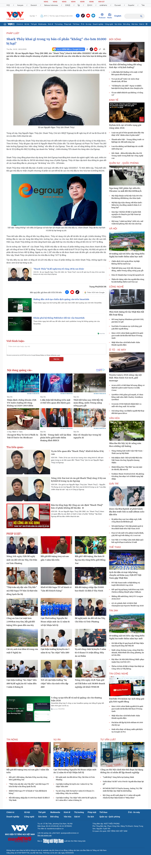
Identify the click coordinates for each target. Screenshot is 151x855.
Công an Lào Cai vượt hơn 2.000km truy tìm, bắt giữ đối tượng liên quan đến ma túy (20, 621)
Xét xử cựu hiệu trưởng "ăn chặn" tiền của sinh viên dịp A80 (54, 683)
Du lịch (91, 817)
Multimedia (42, 24)
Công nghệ (109, 24)
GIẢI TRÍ (113, 483)
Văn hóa (134, 24)
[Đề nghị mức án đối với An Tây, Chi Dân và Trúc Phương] (90, 607)
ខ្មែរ (79, 5)
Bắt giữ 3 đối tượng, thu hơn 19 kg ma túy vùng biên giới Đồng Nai (90, 559)
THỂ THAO (115, 547)
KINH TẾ (113, 100)
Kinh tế (50, 24)
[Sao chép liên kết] (100, 49)
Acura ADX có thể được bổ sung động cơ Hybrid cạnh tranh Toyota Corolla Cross (127, 387)
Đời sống (126, 24)
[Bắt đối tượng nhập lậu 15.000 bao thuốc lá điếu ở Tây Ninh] (90, 576)
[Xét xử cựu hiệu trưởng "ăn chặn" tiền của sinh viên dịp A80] (56, 669)
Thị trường (59, 24)
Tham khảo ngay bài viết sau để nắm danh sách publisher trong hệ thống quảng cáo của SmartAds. (66, 322)
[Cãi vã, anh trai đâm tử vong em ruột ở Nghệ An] (22, 638)
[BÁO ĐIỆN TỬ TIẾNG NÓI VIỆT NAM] (15, 16)
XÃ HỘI (113, 228)
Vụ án (57, 739)
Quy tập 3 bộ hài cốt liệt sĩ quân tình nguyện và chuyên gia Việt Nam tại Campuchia (126, 214)
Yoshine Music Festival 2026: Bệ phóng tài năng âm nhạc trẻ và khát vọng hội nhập (127, 476)
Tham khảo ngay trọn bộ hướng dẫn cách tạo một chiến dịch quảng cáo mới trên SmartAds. (67, 303)
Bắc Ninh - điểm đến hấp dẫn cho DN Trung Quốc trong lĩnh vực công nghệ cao (127, 155)
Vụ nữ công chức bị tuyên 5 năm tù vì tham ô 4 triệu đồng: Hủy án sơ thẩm (90, 652)
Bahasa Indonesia (51, 5)
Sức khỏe (118, 24)
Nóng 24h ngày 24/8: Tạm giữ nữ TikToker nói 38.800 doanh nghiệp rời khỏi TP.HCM (90, 683)
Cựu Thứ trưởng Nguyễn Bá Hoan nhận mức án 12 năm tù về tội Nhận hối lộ (55, 621)
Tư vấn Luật (108, 739)
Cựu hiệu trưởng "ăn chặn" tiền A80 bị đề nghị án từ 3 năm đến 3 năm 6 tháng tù (21, 683)
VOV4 (73, 2)
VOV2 (55, 2)
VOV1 (46, 2)
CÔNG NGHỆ (116, 286)
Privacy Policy (40, 355)
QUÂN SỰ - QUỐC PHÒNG (124, 163)
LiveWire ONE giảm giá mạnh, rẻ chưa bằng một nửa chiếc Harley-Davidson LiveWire (127, 397)
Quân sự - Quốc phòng (109, 817)
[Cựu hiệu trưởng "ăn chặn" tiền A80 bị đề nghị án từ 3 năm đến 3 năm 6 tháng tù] (22, 669)
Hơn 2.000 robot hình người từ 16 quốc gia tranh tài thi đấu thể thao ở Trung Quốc (127, 335)
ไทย (143, 5)
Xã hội (26, 24)
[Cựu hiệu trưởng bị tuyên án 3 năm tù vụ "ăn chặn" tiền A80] (56, 638)
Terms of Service (52, 355)
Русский (118, 5)
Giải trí (141, 24)
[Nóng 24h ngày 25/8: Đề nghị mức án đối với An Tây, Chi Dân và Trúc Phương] (22, 545)
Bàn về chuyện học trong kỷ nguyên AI (127, 275)
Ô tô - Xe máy (86, 24)
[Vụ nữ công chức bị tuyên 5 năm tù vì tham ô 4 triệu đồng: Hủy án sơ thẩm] (90, 638)
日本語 (67, 5)
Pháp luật (67, 24)
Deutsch (34, 5)
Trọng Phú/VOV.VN (97, 287)
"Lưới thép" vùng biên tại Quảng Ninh (118, 777)
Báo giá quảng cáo (45, 835)
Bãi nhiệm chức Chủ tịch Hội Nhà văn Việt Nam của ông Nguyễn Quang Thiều (126, 460)
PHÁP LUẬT (12, 33)
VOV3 (64, 2)
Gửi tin (56, 359)
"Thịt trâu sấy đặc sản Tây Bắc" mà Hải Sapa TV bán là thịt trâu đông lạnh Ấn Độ (21, 590)
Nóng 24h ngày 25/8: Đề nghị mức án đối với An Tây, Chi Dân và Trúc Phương (21, 559)
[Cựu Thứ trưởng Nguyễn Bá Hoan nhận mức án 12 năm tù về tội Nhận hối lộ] (56, 607)
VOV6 (91, 2)
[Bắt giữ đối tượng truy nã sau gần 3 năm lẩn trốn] (56, 545)
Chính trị (20, 24)
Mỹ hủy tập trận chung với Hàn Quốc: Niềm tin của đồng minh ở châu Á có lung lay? (126, 205)
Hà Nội (32, 16)
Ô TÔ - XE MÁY (117, 349)
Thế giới (34, 24)
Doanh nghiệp (98, 24)
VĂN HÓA (114, 418)
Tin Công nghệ (118, 673)
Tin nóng (12, 739)
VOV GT (101, 2)
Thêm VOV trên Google (96, 292)
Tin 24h (113, 610)
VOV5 (82, 2)
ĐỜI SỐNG (115, 39)
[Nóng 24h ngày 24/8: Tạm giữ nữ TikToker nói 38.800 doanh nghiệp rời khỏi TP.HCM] (90, 669)
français (20, 5)
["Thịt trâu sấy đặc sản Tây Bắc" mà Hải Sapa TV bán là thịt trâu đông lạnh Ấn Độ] (22, 576)
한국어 (89, 5)
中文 (8, 5)
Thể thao (76, 24)
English (117, 16)
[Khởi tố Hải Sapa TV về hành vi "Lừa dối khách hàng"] (56, 576)
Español (131, 5)
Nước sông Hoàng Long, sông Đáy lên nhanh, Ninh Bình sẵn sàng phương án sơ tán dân (127, 652)
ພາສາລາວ (103, 5)
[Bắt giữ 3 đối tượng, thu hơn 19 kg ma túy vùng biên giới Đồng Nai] (90, 545)
